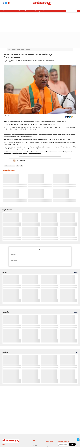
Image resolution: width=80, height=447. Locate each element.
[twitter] (6, 3)
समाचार (7, 11)
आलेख (4, 272)
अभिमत (25, 11)
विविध (36, 11)
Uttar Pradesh (12, 165)
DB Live (48, 444)
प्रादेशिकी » (14, 49)
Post (47, 262)
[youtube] (9, 3)
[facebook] (3, 3)
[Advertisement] (40, 21)
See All (76, 210)
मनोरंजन (31, 11)
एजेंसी (8, 115)
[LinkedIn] (70, 117)
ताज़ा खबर (35, 443)
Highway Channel (50, 446)
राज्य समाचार (35, 445)
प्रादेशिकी (20, 11)
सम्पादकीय (5, 312)
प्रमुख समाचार (7, 210)
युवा (39, 11)
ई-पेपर (43, 11)
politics (17, 165)
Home (9, 49)
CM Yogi (6, 165)
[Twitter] (68, 117)
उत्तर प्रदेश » (19, 49)
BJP (21, 165)
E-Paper (14, 11)
